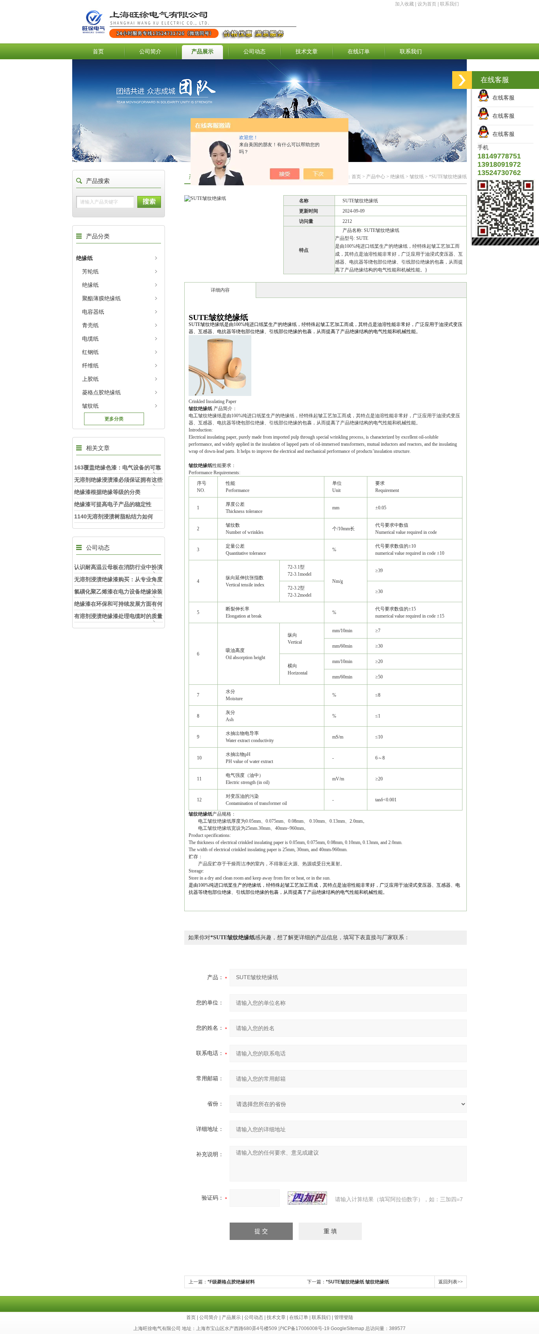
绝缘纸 (84, 258)
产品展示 (202, 51)
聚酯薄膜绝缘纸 (101, 298)
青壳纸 (90, 325)
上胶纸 (90, 379)
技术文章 (307, 51)
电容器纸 (93, 312)
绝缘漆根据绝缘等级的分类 (107, 492)
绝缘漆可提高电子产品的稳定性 (113, 504)
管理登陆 (343, 1317)
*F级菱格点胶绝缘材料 (231, 1282)
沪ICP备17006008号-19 (303, 1328)
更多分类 (114, 419)
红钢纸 (90, 352)
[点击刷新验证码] (307, 1198)
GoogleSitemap (347, 1328)
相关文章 (98, 448)
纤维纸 (90, 365)
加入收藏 (404, 4)
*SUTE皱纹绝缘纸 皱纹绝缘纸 (357, 1282)
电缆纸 (90, 338)
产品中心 (375, 176)
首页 (98, 51)
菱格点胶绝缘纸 (101, 392)
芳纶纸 (90, 271)
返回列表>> (450, 1282)
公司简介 (150, 51)
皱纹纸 (90, 406)
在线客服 (502, 97)
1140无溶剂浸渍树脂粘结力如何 (113, 516)
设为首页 (426, 4)
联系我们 (449, 4)
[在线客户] (462, 80)
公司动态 (254, 51)
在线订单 (359, 51)
